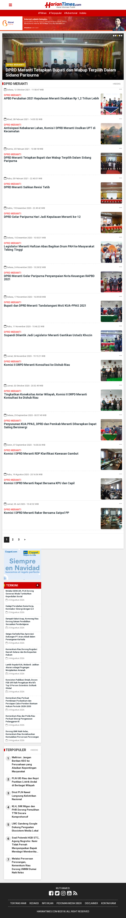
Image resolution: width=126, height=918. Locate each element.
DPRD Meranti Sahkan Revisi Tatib (27, 187)
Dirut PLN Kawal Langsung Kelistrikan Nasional (24, 796)
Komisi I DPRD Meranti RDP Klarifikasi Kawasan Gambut (41, 453)
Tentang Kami (18, 903)
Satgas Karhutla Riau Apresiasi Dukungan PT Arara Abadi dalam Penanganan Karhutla (20, 637)
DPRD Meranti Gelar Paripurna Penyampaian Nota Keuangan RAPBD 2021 (49, 277)
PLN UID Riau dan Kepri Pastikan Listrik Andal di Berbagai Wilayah (25, 782)
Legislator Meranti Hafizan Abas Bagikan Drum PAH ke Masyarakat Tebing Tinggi (49, 248)
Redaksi (34, 903)
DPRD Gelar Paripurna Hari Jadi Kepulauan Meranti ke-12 (42, 216)
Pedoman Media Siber (69, 903)
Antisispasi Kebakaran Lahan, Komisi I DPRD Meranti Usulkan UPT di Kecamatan (49, 129)
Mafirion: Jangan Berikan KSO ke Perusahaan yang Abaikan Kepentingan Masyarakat (24, 764)
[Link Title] (51, 893)
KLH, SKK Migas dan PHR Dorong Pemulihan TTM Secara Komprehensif (25, 811)
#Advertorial (70, 13)
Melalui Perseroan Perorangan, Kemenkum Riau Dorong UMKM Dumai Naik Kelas (24, 865)
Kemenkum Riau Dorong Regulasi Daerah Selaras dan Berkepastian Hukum (21, 652)
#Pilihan (42, 13)
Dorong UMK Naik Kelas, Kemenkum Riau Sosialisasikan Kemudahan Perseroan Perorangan (22, 734)
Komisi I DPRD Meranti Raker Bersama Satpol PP (36, 512)
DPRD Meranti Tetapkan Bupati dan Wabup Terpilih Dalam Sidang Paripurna (47, 159)
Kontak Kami (108, 903)
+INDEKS (116, 84)
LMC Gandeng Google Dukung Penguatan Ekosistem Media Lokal (25, 827)
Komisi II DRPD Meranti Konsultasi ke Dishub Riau (37, 364)
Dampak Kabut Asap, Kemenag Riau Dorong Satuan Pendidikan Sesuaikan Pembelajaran (22, 621)
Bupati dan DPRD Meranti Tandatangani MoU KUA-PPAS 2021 (45, 305)
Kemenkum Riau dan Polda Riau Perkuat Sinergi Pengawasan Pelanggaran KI (20, 719)
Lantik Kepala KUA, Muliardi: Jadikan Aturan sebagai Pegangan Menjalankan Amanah (22, 667)
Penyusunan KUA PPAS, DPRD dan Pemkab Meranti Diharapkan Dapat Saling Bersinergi (50, 425)
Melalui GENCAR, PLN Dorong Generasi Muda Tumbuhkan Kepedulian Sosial (20, 594)
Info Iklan (47, 903)
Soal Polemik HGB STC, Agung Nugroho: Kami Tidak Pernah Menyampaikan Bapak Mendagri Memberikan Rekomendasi (25, 845)
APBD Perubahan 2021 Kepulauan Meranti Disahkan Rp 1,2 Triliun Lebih (51, 98)
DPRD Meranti (15, 64)
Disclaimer (91, 903)
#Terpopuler (55, 13)
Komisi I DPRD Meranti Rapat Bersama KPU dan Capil (39, 483)
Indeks (83, 13)
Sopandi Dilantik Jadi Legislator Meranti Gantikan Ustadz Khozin (48, 335)
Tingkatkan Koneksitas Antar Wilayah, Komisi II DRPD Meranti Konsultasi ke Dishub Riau (45, 396)
